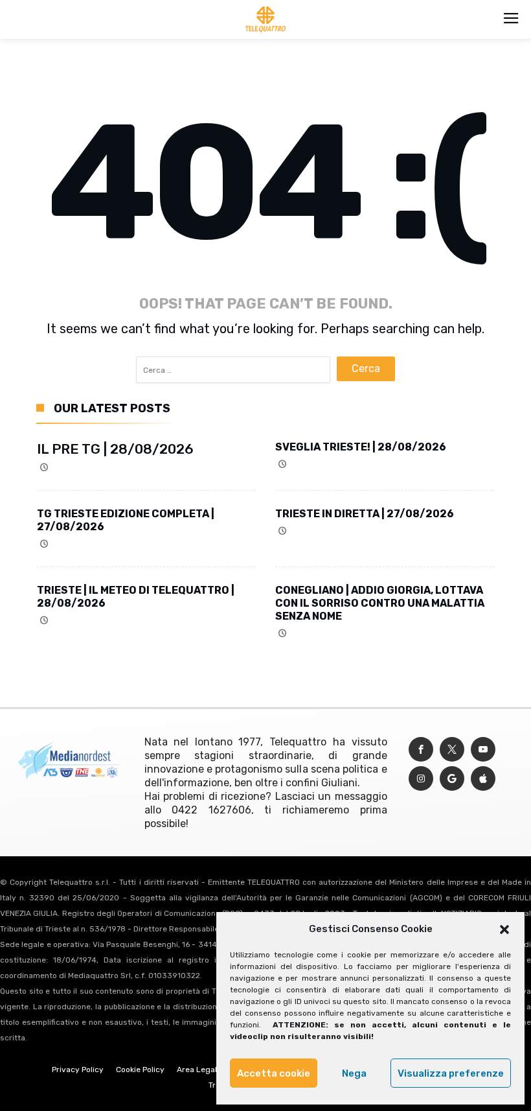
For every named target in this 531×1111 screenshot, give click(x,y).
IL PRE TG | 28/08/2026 (115, 449)
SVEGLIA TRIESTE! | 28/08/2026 (360, 447)
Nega (354, 1073)
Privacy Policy (78, 1069)
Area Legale (199, 1069)
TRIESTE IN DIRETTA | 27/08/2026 (364, 514)
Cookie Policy (140, 1069)
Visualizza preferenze (451, 1073)
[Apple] (483, 778)
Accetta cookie (273, 1073)
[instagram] (421, 778)
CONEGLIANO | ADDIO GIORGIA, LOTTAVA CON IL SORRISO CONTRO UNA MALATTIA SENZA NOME (379, 603)
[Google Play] (452, 778)
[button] (504, 929)
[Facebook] (421, 749)
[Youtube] (483, 749)
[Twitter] (452, 749)
